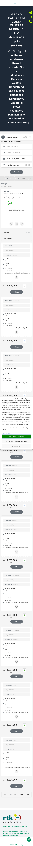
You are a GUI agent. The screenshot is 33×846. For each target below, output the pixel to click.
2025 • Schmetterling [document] (17, 845)
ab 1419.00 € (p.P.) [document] (16, 39)
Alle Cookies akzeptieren (16, 436)
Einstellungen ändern (16, 446)
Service (11, 833)
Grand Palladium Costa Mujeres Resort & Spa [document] (16, 23)
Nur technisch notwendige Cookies (16, 441)
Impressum (6, 831)
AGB (15, 833)
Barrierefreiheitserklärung (10, 835)
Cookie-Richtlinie (6, 433)
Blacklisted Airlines (22, 833)
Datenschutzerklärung (16, 831)
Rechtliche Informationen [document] (15, 827)
